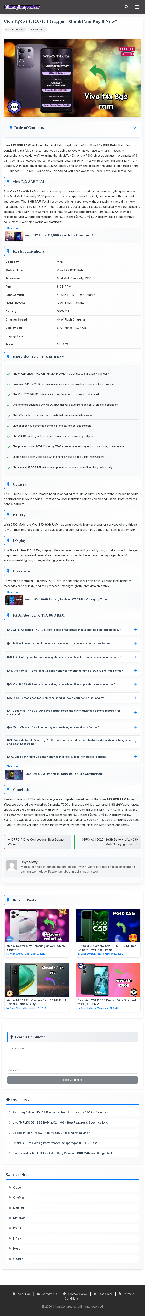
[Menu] (136, 7)
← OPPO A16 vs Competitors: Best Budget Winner (36, 842)
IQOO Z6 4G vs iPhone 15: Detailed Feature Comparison (63, 774)
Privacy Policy (77, 1294)
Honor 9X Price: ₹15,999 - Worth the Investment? (59, 235)
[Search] (126, 7)
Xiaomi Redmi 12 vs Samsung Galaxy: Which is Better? (35, 948)
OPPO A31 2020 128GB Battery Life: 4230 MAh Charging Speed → (110, 842)
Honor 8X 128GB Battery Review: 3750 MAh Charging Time (66, 599)
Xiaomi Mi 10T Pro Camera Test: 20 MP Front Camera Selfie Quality (36, 1002)
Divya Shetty (39, 29)
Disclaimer (105, 1294)
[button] (72, 128)
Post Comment (72, 1079)
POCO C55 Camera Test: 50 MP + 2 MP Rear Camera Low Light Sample (107, 948)
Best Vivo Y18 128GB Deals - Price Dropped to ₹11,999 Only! (107, 1002)
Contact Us (49, 1294)
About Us (24, 1294)
